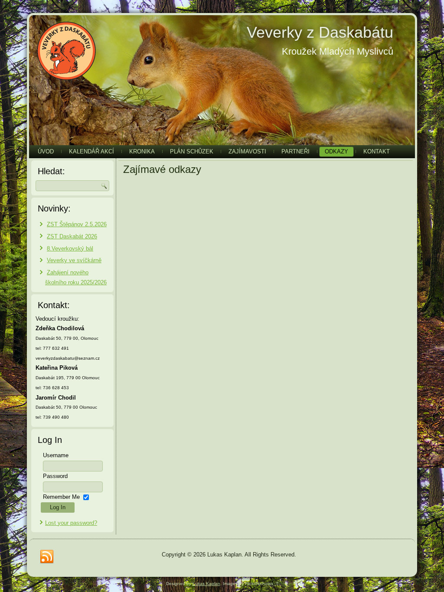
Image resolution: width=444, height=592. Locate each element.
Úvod (46, 151)
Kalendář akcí (91, 151)
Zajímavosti (247, 151)
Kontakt (376, 151)
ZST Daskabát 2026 (72, 236)
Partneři (295, 151)
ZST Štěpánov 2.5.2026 (77, 224)
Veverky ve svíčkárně (74, 260)
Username (56, 455)
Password (55, 476)
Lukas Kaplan (206, 583)
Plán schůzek (191, 151)
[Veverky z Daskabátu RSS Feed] (47, 557)
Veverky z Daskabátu (320, 32)
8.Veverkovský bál (70, 248)
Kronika (142, 151)
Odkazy (336, 151)
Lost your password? (71, 523)
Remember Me (61, 497)
